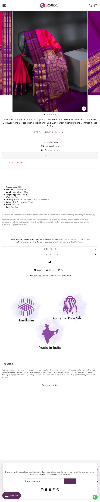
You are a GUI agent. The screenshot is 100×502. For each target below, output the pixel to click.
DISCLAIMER (50, 249)
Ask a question (50, 254)
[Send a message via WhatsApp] (95, 497)
